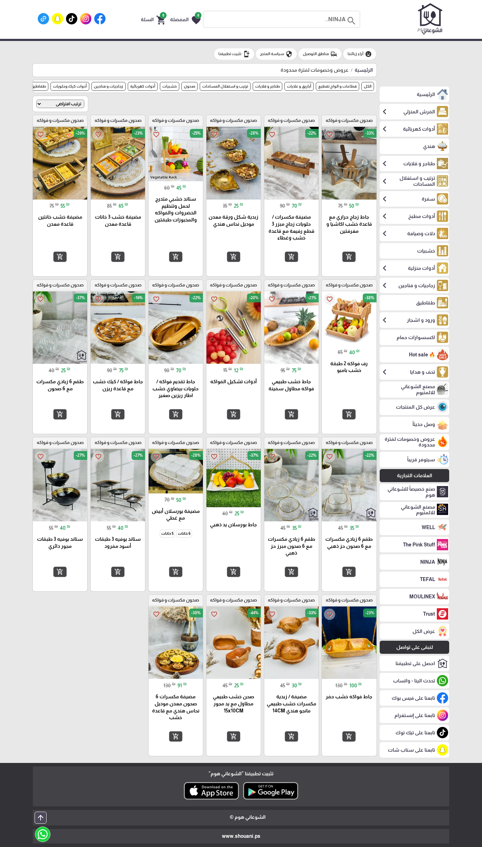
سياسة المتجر (276, 54)
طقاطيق (38, 86)
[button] (185, 19)
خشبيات (169, 86)
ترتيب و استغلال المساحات (225, 86)
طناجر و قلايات (267, 86)
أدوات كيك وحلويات (70, 86)
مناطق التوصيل (320, 54)
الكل (368, 86)
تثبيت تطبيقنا (234, 54)
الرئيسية (364, 70)
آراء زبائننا (360, 54)
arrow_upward (40, 817)
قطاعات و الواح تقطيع (337, 86)
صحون (189, 86)
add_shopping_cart (349, 256)
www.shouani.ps (241, 836)
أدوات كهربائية (142, 86)
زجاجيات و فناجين (108, 86)
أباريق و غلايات (299, 86)
